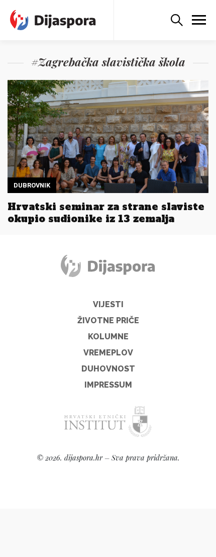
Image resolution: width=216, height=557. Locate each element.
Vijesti (108, 304)
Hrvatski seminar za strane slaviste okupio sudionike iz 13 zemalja (106, 212)
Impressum (108, 385)
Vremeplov (108, 352)
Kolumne (108, 336)
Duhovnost (108, 369)
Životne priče (108, 320)
